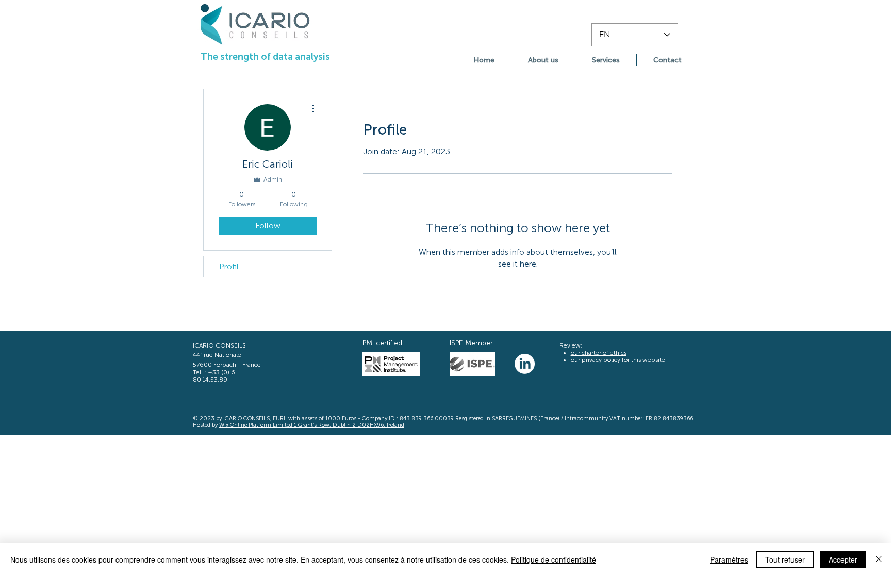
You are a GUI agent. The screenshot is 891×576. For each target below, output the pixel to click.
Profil (229, 266)
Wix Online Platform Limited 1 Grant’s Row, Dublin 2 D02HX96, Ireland (311, 425)
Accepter (843, 559)
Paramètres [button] (729, 559)
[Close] (878, 559)
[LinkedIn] (525, 364)
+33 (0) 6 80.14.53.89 (214, 376)
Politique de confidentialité (553, 559)
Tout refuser (785, 559)
